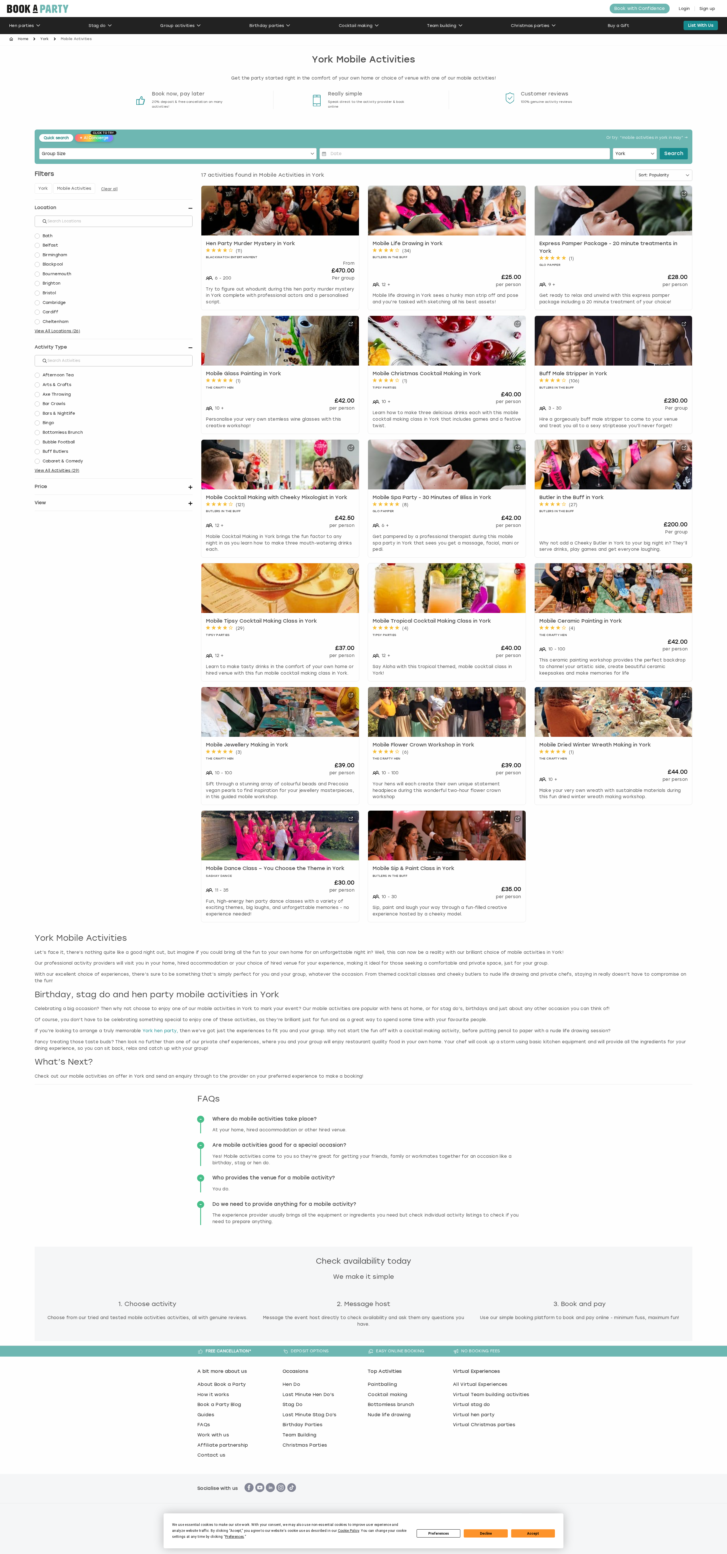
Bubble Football (59, 442)
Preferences (438, 1534)
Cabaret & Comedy (63, 461)
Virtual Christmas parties (484, 1424)
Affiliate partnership (222, 1445)
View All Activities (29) (57, 470)
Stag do (97, 25)
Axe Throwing (57, 394)
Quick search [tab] (56, 138)
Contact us (211, 1455)
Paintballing (382, 1384)
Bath (48, 235)
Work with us (213, 1435)
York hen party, (160, 1030)
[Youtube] (259, 1495)
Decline (486, 1534)
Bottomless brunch (391, 1404)
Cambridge (54, 302)
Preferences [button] (234, 1537)
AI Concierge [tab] (96, 137)
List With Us (700, 25)
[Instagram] (280, 1495)
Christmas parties (530, 25)
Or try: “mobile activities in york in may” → (647, 138)
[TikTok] (291, 1495)
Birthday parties (266, 25)
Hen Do (291, 1384)
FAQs (203, 1424)
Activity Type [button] (51, 347)
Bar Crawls (54, 403)
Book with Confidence (639, 8)
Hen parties (21, 25)
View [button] (40, 502)
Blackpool (53, 264)
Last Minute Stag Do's (310, 1414)
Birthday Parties (302, 1424)
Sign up (707, 8)
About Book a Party (221, 1384)
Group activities (177, 25)
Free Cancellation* (228, 1350)
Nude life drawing (389, 1414)
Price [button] (41, 486)
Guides (205, 1414)
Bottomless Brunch (63, 432)
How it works (213, 1394)
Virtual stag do (471, 1404)
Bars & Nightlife (59, 413)
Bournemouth (57, 274)
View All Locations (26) (57, 331)
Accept (533, 1534)
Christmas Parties (305, 1445)
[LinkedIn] (270, 1495)
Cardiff (50, 312)
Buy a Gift (618, 25)
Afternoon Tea (58, 375)
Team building (441, 25)
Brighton (52, 283)
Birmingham (55, 255)
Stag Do (292, 1404)
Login (684, 8)
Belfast (50, 245)
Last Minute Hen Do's (308, 1394)
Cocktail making (356, 25)
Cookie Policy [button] (348, 1531)
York (44, 39)
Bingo (48, 422)
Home (23, 39)
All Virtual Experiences (480, 1384)
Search (673, 153)
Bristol (49, 293)
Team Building (299, 1435)
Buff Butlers (55, 451)
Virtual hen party (473, 1414)
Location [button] (46, 207)
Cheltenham (55, 321)
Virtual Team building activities (491, 1394)
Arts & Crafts (57, 384)
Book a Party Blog (219, 1404)
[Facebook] (249, 1495)
